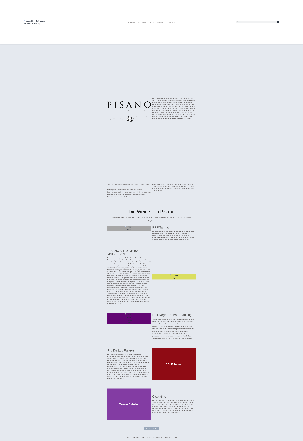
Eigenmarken (172, 22)
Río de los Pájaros (184, 217)
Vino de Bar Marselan (144, 217)
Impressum (136, 437)
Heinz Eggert (131, 22)
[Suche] (278, 22)
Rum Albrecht (142, 22)
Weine (152, 22)
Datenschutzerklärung (171, 437)
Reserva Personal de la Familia (123, 217)
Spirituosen (160, 22)
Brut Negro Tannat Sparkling (165, 217)
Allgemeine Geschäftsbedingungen (152, 437)
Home (127, 437)
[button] (154, 364)
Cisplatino (151, 221)
